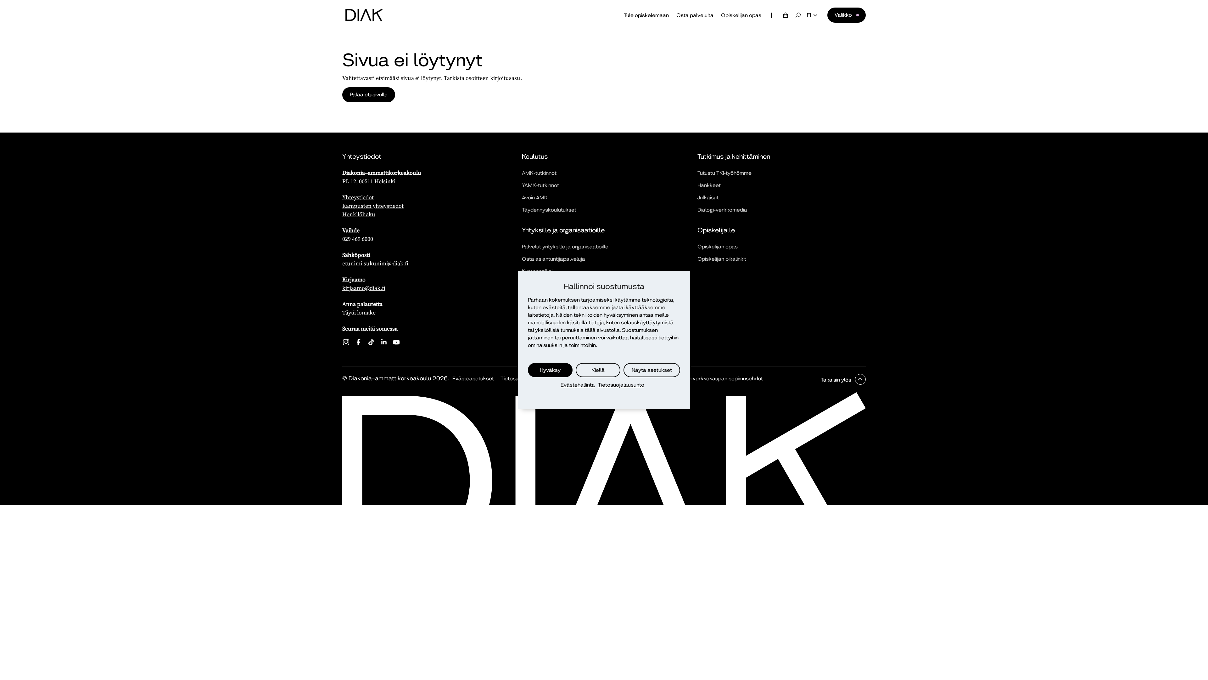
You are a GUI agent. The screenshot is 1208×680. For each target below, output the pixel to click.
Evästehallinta (578, 385)
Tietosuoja (513, 379)
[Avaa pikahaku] (798, 15)
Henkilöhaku (358, 214)
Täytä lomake (359, 312)
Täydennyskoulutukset (549, 210)
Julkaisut (708, 198)
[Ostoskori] (785, 15)
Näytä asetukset (652, 370)
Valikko (843, 15)
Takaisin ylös (837, 380)
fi (809, 15)
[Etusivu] (364, 15)
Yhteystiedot (358, 197)
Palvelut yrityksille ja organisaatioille (565, 247)
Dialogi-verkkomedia (722, 210)
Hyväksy (550, 370)
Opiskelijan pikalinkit (721, 259)
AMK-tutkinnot (539, 173)
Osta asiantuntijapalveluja (553, 259)
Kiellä (598, 370)
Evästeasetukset (473, 379)
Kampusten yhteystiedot (373, 206)
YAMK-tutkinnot (540, 185)
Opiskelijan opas (741, 15)
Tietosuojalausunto (621, 385)
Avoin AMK (535, 198)
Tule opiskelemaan (646, 15)
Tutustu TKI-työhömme (724, 173)
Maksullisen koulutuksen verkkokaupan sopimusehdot (697, 379)
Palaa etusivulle (369, 95)
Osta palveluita (694, 15)
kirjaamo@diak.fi (363, 288)
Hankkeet (709, 185)
